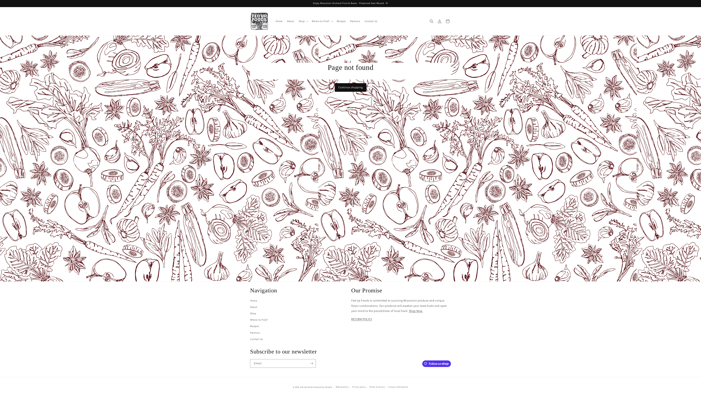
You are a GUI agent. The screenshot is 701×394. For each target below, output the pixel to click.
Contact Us (256, 339)
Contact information (398, 387)
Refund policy (342, 387)
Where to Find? (259, 319)
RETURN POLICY (361, 319)
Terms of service (377, 387)
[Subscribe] (312, 363)
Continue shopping (350, 87)
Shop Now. (416, 311)
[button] (303, 21)
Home (253, 300)
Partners (255, 332)
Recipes (254, 326)
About (253, 307)
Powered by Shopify (322, 387)
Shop (253, 313)
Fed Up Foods (306, 387)
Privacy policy (359, 387)
